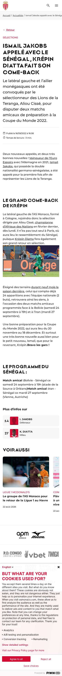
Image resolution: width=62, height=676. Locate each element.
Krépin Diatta (24, 239)
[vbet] (34, 554)
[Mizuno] (38, 535)
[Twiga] (53, 554)
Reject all (46, 659)
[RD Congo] (12, 554)
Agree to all (16, 659)
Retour (10, 29)
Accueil (6, 15)
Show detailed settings (15, 644)
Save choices (31, 665)
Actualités (18, 15)
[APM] (23, 535)
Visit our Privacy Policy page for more (23, 650)
